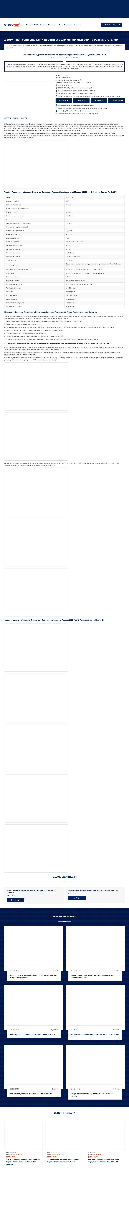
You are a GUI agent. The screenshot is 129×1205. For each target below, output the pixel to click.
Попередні (16, 900)
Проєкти (43, 25)
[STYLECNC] (12, 24)
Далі (76, 898)
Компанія (68, 25)
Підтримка (52, 25)
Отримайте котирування (63, 101)
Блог (61, 25)
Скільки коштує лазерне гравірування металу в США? (31, 1094)
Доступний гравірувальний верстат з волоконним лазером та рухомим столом (61, 39)
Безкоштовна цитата (111, 25)
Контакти (78, 25)
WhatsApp (99, 100)
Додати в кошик (116, 100)
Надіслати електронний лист (81, 101)
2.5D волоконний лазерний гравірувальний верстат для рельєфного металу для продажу (23, 1161)
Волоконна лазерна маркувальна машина (77, 82)
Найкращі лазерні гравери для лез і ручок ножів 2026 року (32, 1034)
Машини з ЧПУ (32, 25)
